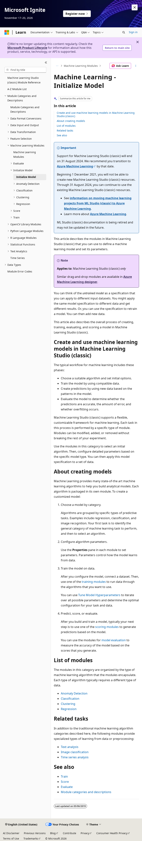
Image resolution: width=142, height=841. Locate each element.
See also (62, 135)
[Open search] (123, 32)
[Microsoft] (6, 32)
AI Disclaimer (11, 833)
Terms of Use (11, 838)
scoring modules (107, 627)
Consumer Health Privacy (111, 833)
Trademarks (30, 838)
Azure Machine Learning (75, 166)
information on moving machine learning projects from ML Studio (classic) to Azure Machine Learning (97, 203)
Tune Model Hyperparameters (99, 595)
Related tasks (65, 130)
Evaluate (67, 787)
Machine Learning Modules (81, 66)
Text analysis (69, 747)
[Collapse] (46, 62)
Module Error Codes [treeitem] (19, 271)
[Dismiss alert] (135, 7)
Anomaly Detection (74, 693)
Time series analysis (75, 757)
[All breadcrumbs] (57, 66)
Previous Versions (35, 833)
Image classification (75, 752)
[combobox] (25, 70)
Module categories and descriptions (86, 792)
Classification (70, 699)
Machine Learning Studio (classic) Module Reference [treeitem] (23, 80)
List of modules (66, 125)
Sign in (133, 32)
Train (64, 776)
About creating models (71, 121)
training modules (94, 582)
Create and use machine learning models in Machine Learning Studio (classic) (96, 114)
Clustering (68, 704)
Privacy (85, 833)
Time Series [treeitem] (17, 258)
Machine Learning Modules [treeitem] (24, 154)
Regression (69, 709)
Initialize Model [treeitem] (26, 177)
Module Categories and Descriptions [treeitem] (24, 109)
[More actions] (136, 66)
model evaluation (114, 640)
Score (65, 782)
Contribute (69, 833)
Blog (53, 833)
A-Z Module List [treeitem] (17, 89)
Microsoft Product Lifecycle (27, 48)
